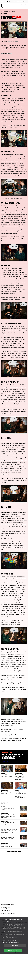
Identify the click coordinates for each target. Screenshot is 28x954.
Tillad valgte (15, 945)
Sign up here (5, 761)
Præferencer (16, 940)
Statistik (7, 942)
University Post (5, 1)
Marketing (15, 942)
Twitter (17, 738)
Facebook (9, 738)
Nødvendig (7, 940)
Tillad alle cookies (12, 950)
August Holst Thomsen (6, 53)
